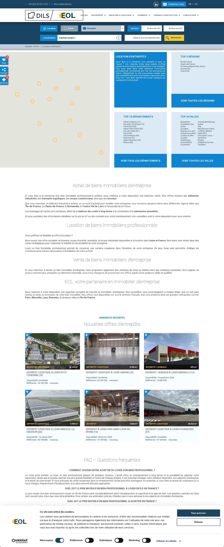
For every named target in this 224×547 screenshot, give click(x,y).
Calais (200, 124)
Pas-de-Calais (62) (131, 131)
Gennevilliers (186, 142)
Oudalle (184, 138)
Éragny (201, 140)
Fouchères (185, 145)
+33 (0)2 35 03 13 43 (38, 4)
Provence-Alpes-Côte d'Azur (193, 66)
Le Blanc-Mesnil (205, 131)
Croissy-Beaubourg (206, 122)
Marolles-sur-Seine (206, 129)
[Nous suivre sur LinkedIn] (156, 4)
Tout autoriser (198, 513)
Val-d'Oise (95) (129, 126)
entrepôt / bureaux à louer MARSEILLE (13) (170, 372)
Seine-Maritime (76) (131, 140)
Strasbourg (185, 140)
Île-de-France (186, 62)
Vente (70, 28)
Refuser (198, 522)
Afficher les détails (166, 541)
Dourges (184, 129)
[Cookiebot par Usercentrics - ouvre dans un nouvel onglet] (19, 541)
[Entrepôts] (102, 28)
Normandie (185, 69)
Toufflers (202, 145)
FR (190, 4)
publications (189, 15)
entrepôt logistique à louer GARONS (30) (109, 372)
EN (196, 4)
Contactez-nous (176, 4)
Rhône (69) (128, 142)
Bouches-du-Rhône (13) (133, 124)
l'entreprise (97, 15)
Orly (199, 126)
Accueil (84, 15)
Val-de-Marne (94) (131, 135)
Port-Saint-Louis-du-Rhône (205, 136)
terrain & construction (165, 15)
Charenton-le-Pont (205, 142)
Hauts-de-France (188, 64)
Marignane (185, 122)
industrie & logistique (120, 15)
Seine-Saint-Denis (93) (133, 129)
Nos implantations (62, 4)
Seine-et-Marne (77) (132, 122)
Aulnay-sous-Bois (188, 133)
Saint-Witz (202, 133)
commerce (142, 15)
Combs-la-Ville (187, 135)
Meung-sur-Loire (188, 131)
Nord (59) (127, 133)
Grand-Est (185, 71)
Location (51, 28)
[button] (56, 88)
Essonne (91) (129, 138)
